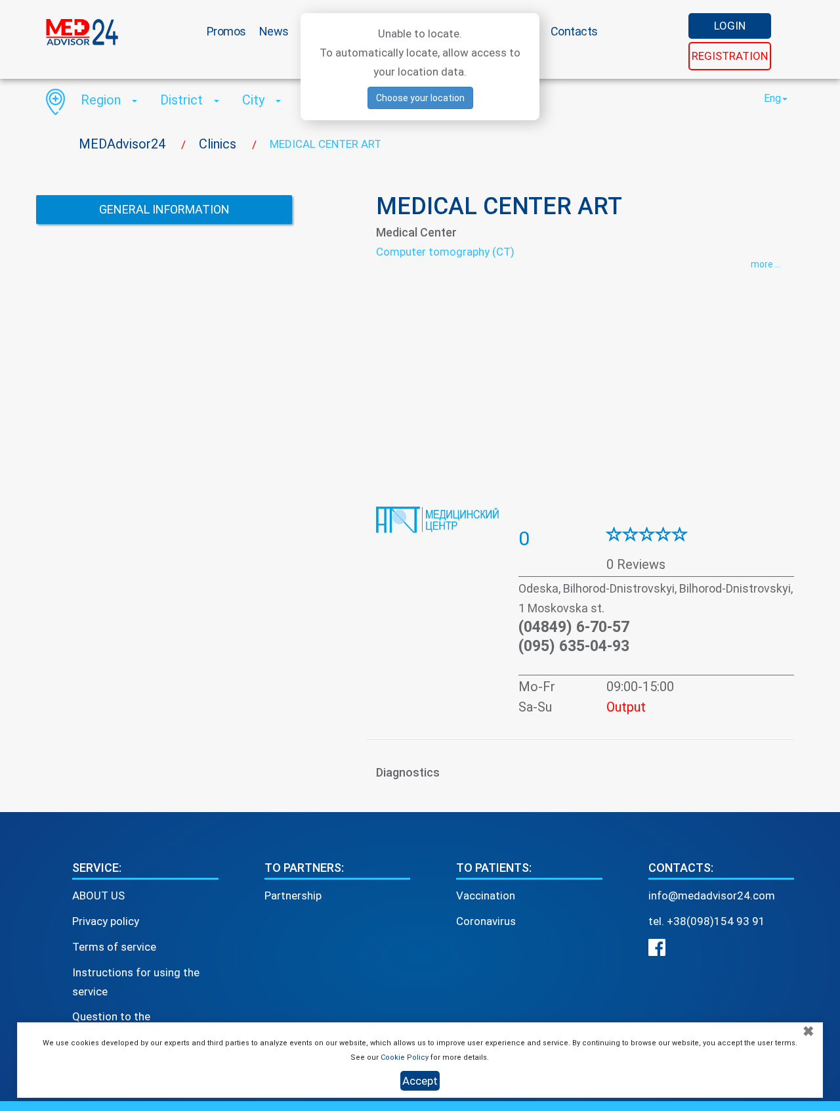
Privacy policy (105, 921)
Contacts (574, 31)
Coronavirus (486, 921)
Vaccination (485, 895)
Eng (772, 98)
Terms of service (114, 946)
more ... (766, 264)
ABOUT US (98, 895)
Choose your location (420, 98)
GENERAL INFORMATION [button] (164, 209)
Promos (226, 31)
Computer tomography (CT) (445, 251)
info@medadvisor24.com (711, 895)
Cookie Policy (405, 1057)
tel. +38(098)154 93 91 (706, 921)
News (274, 31)
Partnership (293, 895)
